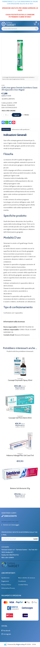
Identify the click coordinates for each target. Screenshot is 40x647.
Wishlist (26, 115)
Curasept (20, 378)
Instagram (7, 634)
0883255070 (10, 516)
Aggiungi (16, 115)
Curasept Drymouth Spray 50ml (20, 380)
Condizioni (22, 581)
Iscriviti (36, 539)
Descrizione (6, 129)
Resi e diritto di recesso (26, 578)
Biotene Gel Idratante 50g (20, 488)
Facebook (6, 630)
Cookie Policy (23, 584)
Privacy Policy (6, 584)
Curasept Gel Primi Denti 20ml (20, 418)
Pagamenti (5, 581)
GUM (2, 85)
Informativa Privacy (8, 588)
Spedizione (5, 578)
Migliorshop (20, 644)
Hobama (20, 454)
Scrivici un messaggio (11, 525)
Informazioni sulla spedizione (20, 129)
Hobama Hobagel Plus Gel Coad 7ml (20, 455)
